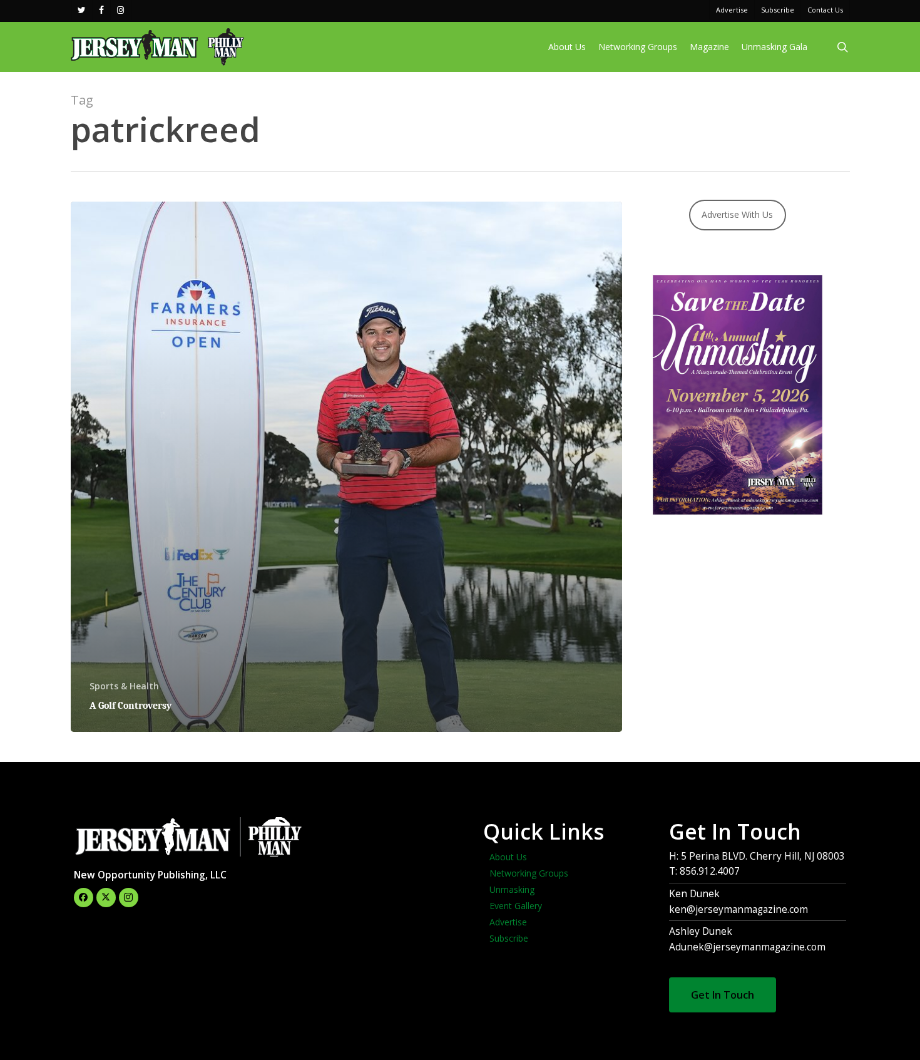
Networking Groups (528, 873)
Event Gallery (515, 906)
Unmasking (511, 889)
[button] (722, 995)
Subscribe (508, 938)
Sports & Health (124, 686)
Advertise (508, 922)
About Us (508, 857)
